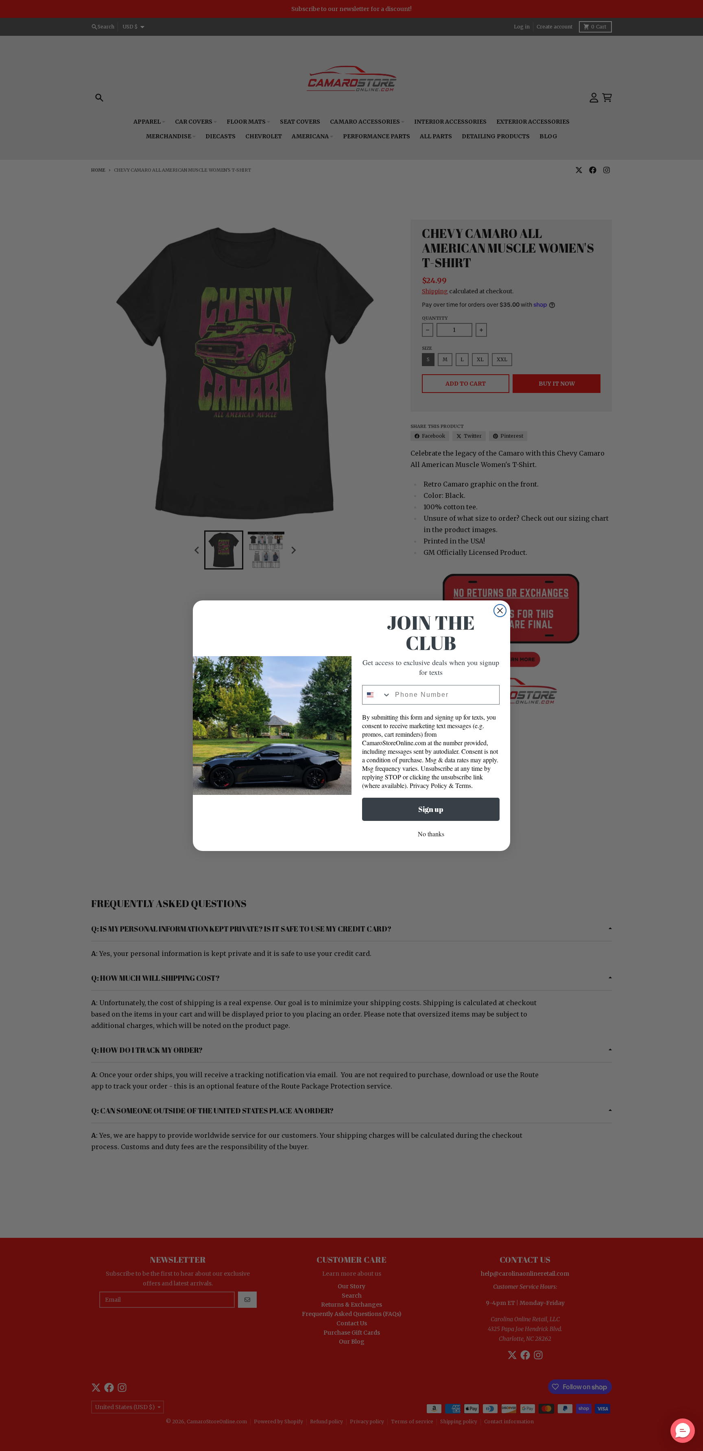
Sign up (430, 809)
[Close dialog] (500, 610)
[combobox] (376, 694)
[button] (682, 1430)
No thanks (431, 833)
